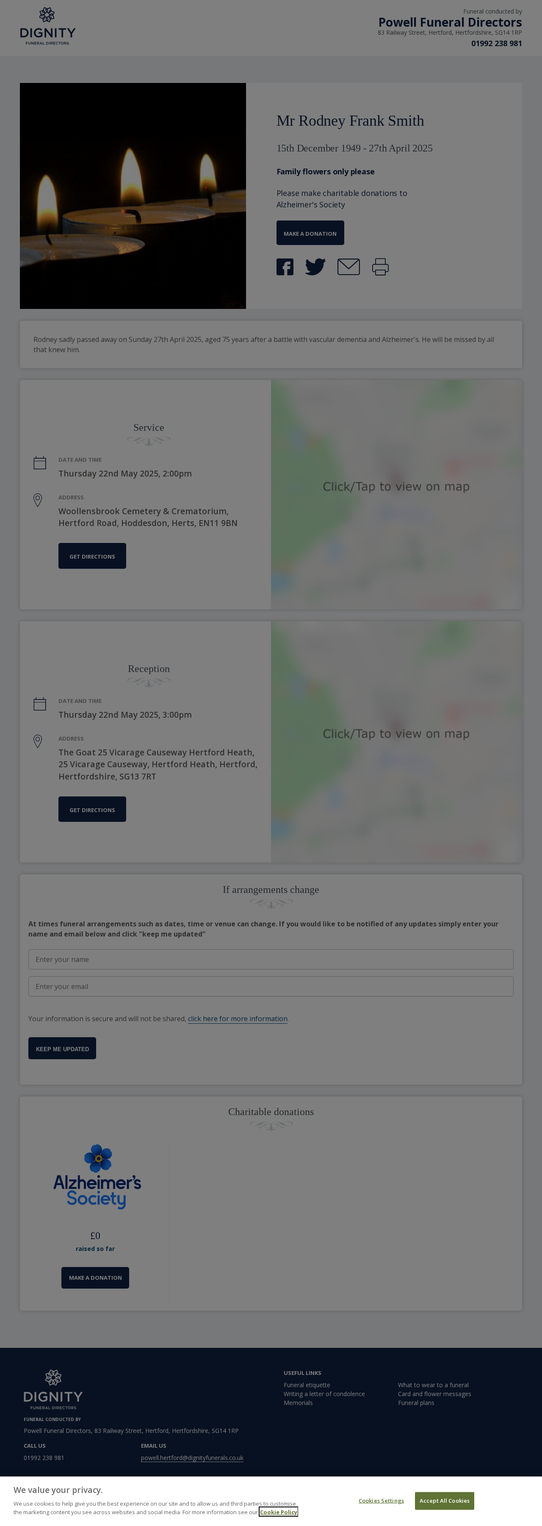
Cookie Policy (278, 1511)
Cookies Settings (381, 1500)
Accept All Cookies (445, 1500)
